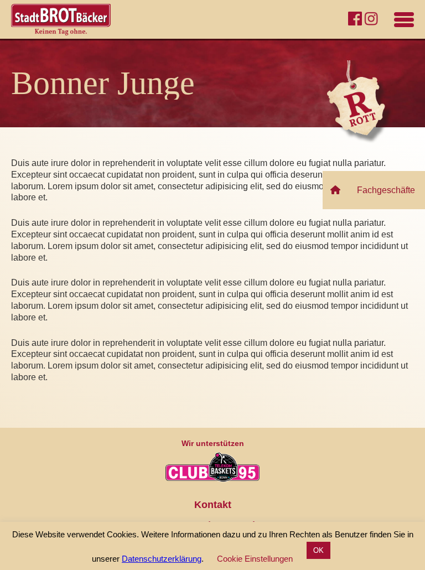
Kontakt (212, 504)
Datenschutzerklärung (161, 558)
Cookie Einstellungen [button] (255, 558)
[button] (368, 190)
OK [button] (318, 550)
